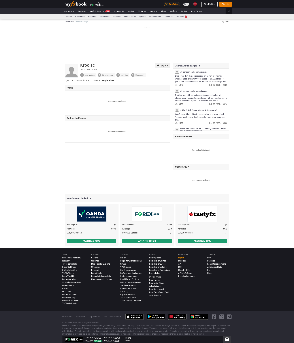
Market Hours (130, 16)
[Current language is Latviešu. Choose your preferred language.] (195, 4)
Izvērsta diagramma (186, 276)
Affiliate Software (185, 273)
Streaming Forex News (71, 282)
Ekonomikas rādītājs (70, 300)
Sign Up (225, 4)
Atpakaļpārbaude (99, 11)
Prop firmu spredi (156, 289)
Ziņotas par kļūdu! (214, 267)
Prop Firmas (196, 11)
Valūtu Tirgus (68, 273)
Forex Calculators (69, 295)
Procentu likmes (69, 267)
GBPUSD (108, 338)
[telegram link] (229, 316)
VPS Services (125, 267)
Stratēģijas (95, 267)
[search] (230, 11)
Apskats (173, 11)
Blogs (209, 273)
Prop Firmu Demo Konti (159, 292)
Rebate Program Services (130, 282)
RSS (179, 267)
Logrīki (181, 258)
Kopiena (153, 11)
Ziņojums (163, 65)
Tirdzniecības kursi (128, 297)
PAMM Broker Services (129, 279)
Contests (181, 16)
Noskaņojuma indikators (101, 279)
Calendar (68, 16)
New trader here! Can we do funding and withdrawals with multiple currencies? (203, 129)
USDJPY (89, 341)
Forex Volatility (68, 276)
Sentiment (92, 16)
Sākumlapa (69, 11)
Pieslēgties (209, 4)
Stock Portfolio (184, 270)
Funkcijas (182, 261)
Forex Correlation (69, 279)
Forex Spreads (155, 258)
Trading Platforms (128, 285)
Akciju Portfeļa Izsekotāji (130, 300)
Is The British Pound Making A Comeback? (198, 110)
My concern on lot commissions (193, 72)
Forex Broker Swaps (157, 264)
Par (208, 270)
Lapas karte (94, 316)
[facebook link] (214, 316)
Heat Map (117, 16)
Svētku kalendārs (69, 270)
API (179, 264)
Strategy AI (119, 11)
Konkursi (95, 270)
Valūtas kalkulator (69, 303)
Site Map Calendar (112, 316)
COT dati (66, 288)
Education (168, 16)
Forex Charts (96, 273)
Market (131, 11)
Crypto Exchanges (127, 295)
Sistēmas (142, 11)
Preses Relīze (154, 273)
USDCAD (108, 341)
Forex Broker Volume (157, 267)
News (127, 340)
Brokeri (184, 11)
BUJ (209, 258)
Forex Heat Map (68, 297)
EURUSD (89, 338)
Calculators (80, 16)
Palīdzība (211, 261)
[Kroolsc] (177, 72)
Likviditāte (66, 291)
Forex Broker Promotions (159, 270)
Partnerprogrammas (128, 276)
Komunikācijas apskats (101, 276)
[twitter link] (221, 316)
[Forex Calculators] (227, 339)
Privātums (80, 316)
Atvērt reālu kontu (91, 241)
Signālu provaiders (128, 270)
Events (128, 338)
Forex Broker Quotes (157, 261)
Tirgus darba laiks (69, 264)
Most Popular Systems (100, 264)
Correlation (104, 16)
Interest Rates (155, 16)
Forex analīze (68, 285)
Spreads (142, 16)
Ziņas (163, 11)
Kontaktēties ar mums (216, 264)
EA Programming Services (131, 273)
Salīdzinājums (155, 295)
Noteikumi (67, 316)
